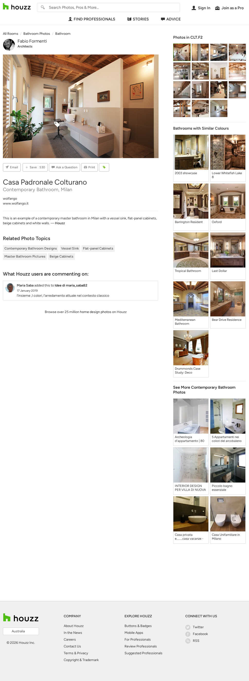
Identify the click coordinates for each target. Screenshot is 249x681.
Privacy (82, 653)
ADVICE (173, 19)
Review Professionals (140, 646)
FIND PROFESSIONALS (94, 19)
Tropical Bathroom (188, 271)
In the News (73, 633)
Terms (68, 653)
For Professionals (137, 639)
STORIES (141, 19)
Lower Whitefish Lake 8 (227, 175)
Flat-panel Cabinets (98, 248)
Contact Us (72, 646)
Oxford (217, 222)
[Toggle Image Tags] (104, 167)
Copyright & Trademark (81, 660)
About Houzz (74, 626)
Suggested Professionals (143, 653)
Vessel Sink (70, 248)
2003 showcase (186, 173)
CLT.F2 (196, 37)
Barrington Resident (189, 222)
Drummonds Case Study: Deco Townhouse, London (189, 371)
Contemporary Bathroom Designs (30, 248)
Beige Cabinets (61, 256)
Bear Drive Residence (226, 320)
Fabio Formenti (32, 41)
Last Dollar (219, 271)
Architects (25, 46)
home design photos (95, 312)
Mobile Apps (133, 633)
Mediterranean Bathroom (185, 321)
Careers (70, 639)
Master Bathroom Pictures (24, 256)
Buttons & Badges (138, 626)
